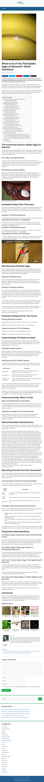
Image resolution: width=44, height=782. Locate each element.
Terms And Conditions (18, 778)
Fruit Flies (4, 746)
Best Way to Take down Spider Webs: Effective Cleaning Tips (16, 711)
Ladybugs (4, 750)
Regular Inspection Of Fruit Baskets (12, 117)
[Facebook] (2, 645)
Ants (3, 726)
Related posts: (8, 141)
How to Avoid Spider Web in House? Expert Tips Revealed (15, 709)
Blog (3, 732)
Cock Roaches (5, 740)
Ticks (3, 768)
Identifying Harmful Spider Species (12, 121)
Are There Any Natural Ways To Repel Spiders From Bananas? (17, 138)
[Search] (40, 699)
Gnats (3, 748)
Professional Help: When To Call (10, 122)
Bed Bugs (4, 728)
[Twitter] (4, 645)
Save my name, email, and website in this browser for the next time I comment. (21, 686)
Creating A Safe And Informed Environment (14, 131)
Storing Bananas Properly (10, 115)
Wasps (3, 770)
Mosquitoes (4, 756)
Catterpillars (4, 738)
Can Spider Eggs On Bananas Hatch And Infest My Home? (16, 134)
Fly (2, 744)
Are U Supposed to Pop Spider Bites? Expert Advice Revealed (16, 713)
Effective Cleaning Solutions (11, 113)
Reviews (4, 760)
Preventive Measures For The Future (11, 114)
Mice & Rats (4, 752)
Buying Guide (5, 736)
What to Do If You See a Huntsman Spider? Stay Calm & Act (17, 653)
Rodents (4, 762)
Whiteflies (4, 772)
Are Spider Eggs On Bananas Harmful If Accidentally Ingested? (18, 135)
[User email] (6, 645)
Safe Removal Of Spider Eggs (9, 110)
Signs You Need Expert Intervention (12, 124)
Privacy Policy (27, 778)
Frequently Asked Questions (9, 132)
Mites (3, 754)
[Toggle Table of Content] (29, 97)
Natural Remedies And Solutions (10, 127)
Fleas (3, 742)
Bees (3, 730)
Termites (4, 766)
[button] (41, 8)
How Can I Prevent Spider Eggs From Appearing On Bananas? (17, 136)
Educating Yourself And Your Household (12, 128)
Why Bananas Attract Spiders (11, 101)
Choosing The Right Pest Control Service (13, 125)
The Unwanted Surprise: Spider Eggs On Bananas (14, 99)
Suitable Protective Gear (10, 111)
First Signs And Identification (11, 100)
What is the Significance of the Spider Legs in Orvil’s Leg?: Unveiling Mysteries (21, 651)
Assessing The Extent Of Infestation (12, 106)
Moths (3, 758)
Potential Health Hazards (10, 120)
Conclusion (6, 139)
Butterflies (4, 734)
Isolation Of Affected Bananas (11, 104)
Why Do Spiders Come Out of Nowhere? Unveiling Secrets (15, 717)
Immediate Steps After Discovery (10, 103)
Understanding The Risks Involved (10, 118)
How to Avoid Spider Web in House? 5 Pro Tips (12, 715)
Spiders (5, 649)
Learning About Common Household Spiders (14, 130)
